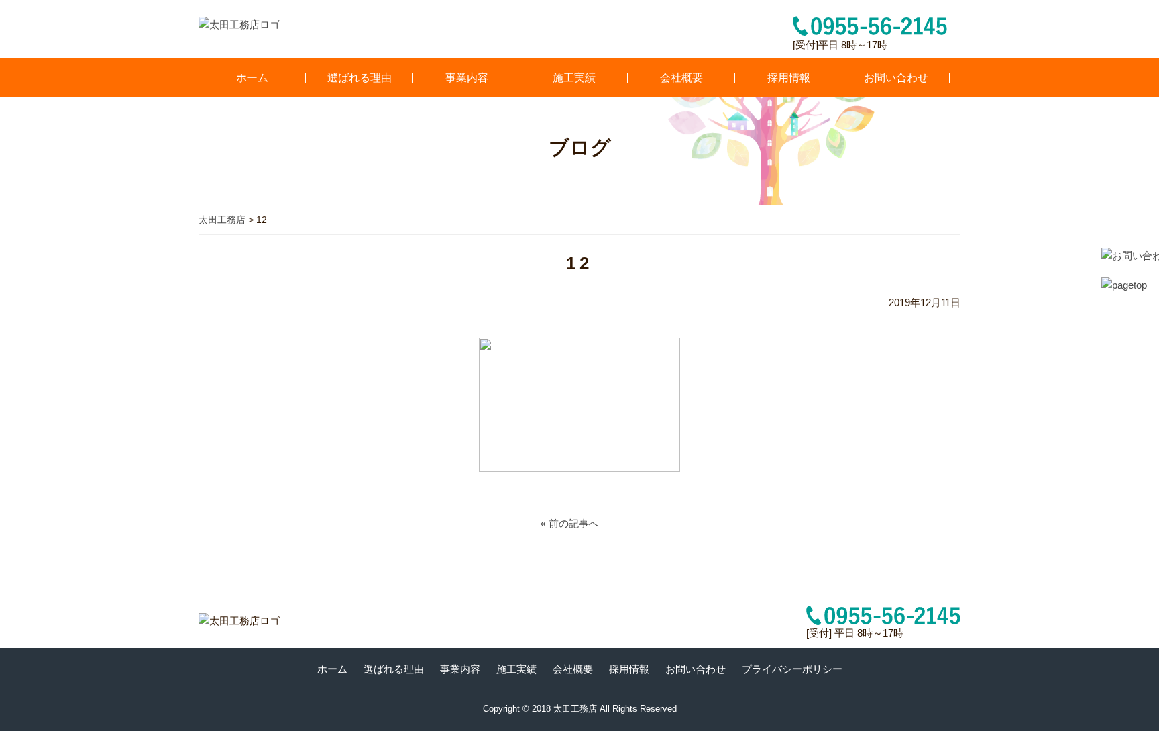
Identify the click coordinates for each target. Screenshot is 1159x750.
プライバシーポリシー (792, 669)
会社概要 (681, 77)
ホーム (252, 77)
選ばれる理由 (359, 77)
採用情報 (788, 77)
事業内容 (466, 77)
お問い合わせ (896, 77)
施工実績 (574, 77)
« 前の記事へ (570, 523)
